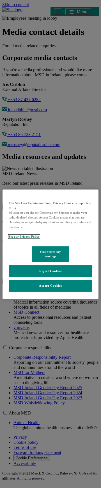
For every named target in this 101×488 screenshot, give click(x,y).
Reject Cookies (50, 271)
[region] (50, 243)
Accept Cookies (50, 285)
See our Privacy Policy (24, 236)
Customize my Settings (50, 254)
